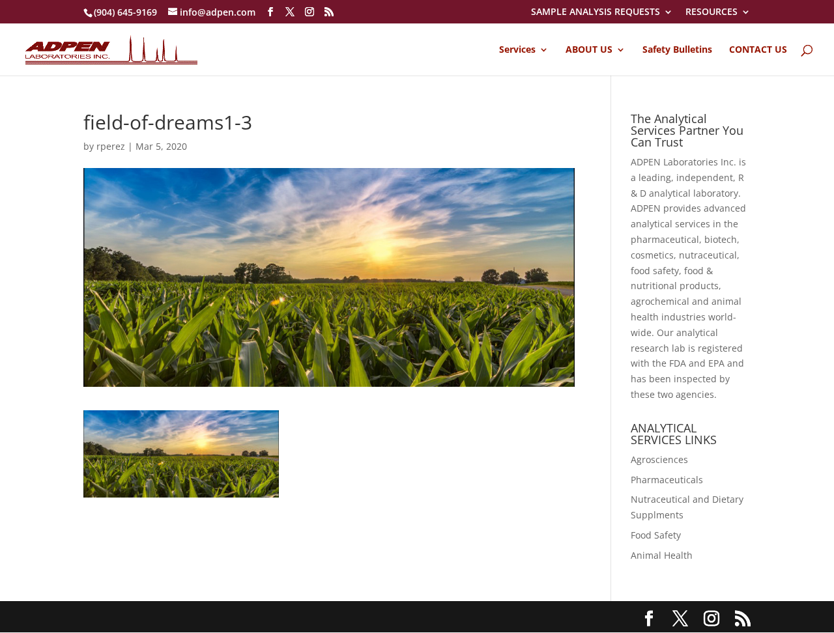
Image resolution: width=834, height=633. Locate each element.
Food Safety (656, 535)
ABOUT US (589, 50)
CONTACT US (758, 50)
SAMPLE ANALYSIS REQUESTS (595, 12)
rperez (110, 146)
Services (517, 50)
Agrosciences (659, 459)
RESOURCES (711, 12)
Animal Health (662, 555)
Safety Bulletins (677, 50)
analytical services (670, 224)
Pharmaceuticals (667, 479)
